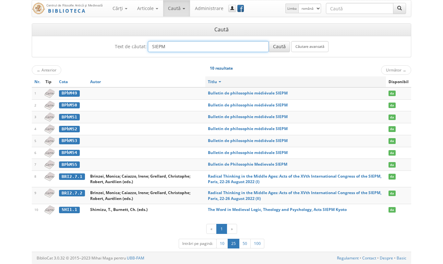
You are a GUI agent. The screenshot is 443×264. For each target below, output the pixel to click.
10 (222, 243)
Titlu (213, 81)
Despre (386, 258)
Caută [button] (175, 8)
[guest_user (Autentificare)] (232, 8)
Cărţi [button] (118, 8)
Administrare (209, 8)
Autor (95, 81)
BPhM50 (69, 105)
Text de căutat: (131, 46)
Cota (63, 81)
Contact (369, 258)
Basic (401, 258)
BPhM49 (69, 93)
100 (257, 243)
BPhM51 (69, 117)
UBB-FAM (135, 258)
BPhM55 (69, 164)
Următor (396, 69)
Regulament (348, 258)
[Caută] (399, 8)
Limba (292, 8)
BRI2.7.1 (72, 176)
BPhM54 (69, 152)
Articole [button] (146, 8)
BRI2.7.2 (72, 193)
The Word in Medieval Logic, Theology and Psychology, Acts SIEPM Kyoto (277, 209)
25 (233, 243)
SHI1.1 (69, 209)
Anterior (46, 69)
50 (245, 243)
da (392, 93)
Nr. (37, 81)
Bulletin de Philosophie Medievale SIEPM (247, 164)
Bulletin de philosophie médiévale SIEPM (248, 93)
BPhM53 (69, 140)
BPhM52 (69, 128)
